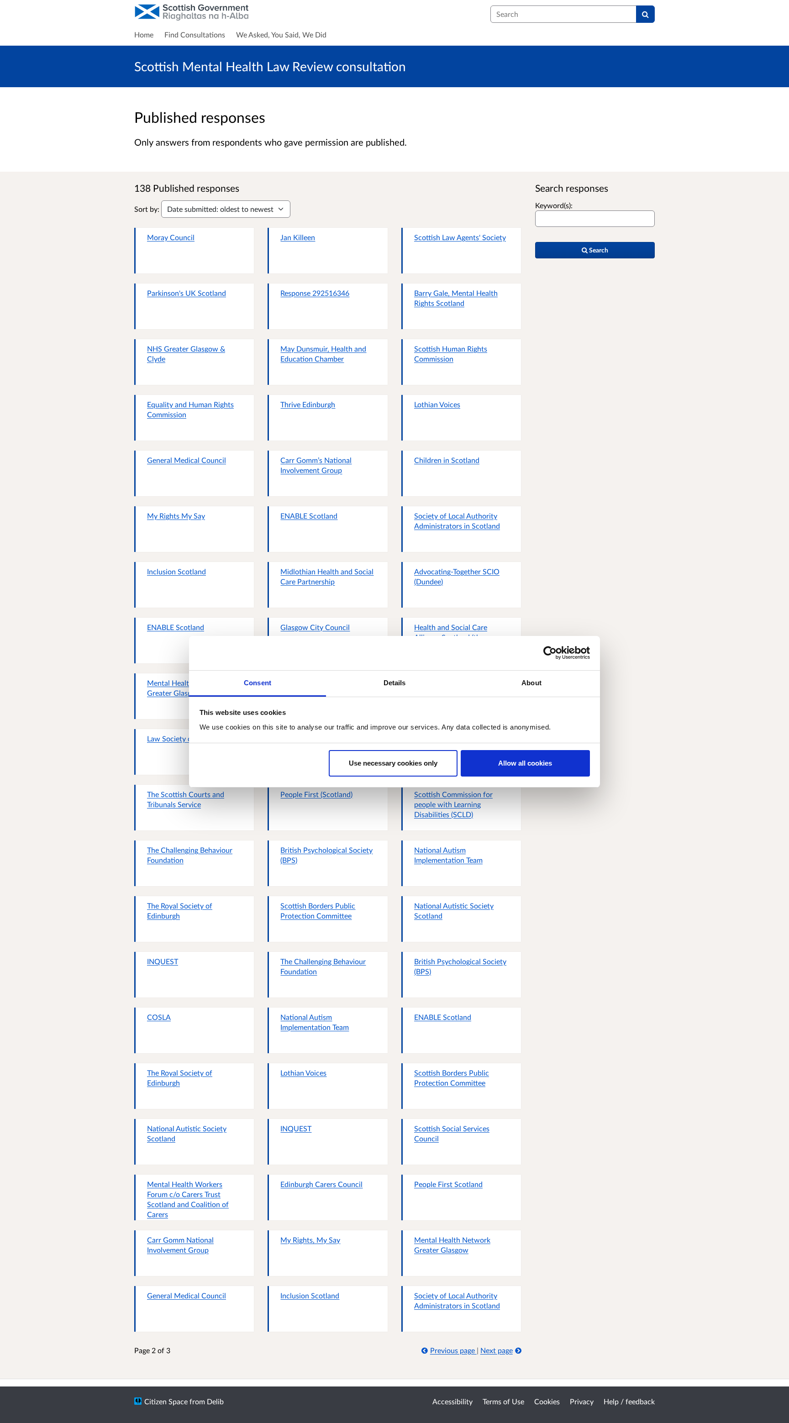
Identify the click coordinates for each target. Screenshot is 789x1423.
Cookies (547, 1401)
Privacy (582, 1401)
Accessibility (452, 1401)
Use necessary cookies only (393, 763)
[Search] (645, 14)
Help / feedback (629, 1401)
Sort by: (146, 209)
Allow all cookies (525, 763)
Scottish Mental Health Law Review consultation (270, 66)
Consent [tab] (257, 683)
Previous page (453, 1350)
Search (598, 250)
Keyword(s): (554, 205)
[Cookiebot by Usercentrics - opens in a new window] (550, 653)
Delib (215, 1401)
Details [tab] (395, 683)
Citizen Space (166, 1401)
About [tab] (531, 683)
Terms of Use (503, 1401)
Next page (496, 1350)
